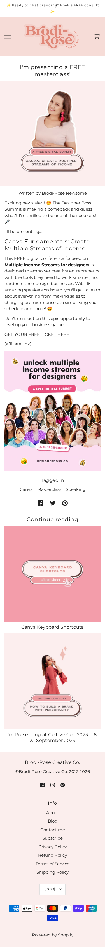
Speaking (75, 489)
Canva (26, 489)
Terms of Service (52, 863)
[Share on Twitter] (52, 503)
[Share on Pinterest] (65, 503)
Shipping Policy (52, 872)
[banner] (51, 36)
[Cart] (97, 36)
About (52, 812)
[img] (43, 784)
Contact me (52, 829)
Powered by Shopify (52, 934)
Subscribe (52, 838)
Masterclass (49, 489)
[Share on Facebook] (40, 503)
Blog (52, 821)
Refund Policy (52, 855)
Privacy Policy (52, 846)
